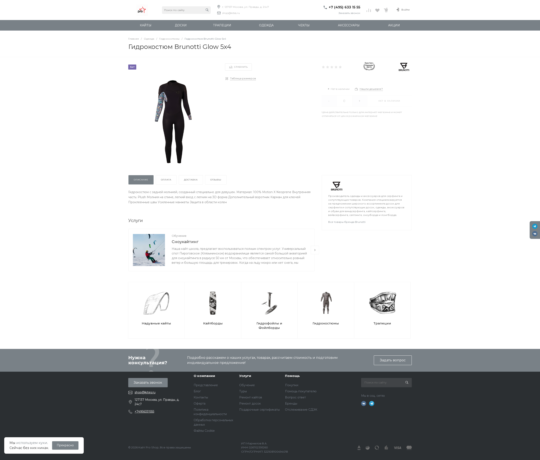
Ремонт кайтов (250, 397)
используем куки (31, 443)
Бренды (291, 403)
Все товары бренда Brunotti (347, 221)
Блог (197, 391)
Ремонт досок (250, 403)
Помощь (292, 376)
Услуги (245, 376)
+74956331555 (144, 411)
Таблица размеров (243, 78)
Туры (243, 391)
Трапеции (382, 323)
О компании (204, 376)
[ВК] (534, 233)
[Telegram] (534, 226)
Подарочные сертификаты (259, 410)
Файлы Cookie (204, 431)
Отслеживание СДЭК (301, 410)
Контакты (201, 397)
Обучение (179, 235)
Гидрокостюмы (326, 323)
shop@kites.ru (231, 13)
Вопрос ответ (295, 397)
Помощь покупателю (301, 391)
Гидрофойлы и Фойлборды (269, 325)
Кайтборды (213, 323)
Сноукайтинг (185, 241)
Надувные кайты (156, 323)
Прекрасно (65, 445)
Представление (206, 385)
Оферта (199, 403)
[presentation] (315, 250)
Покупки (291, 385)
